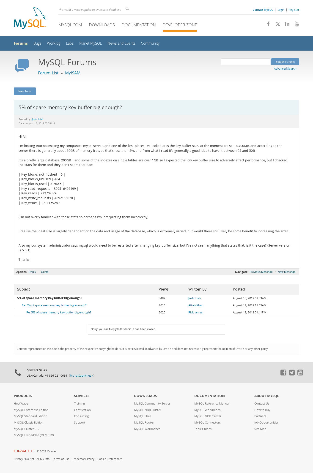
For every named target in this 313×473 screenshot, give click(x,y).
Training (79, 403)
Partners (260, 416)
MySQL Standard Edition (30, 416)
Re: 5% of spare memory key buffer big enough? (54, 305)
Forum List (48, 73)
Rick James (195, 312)
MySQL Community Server (152, 403)
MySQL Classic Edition (29, 422)
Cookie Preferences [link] (109, 459)
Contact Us (261, 403)
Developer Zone (180, 24)
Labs (70, 43)
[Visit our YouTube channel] (295, 25)
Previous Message (261, 272)
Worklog (53, 43)
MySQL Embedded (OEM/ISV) (34, 435)
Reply (32, 272)
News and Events (121, 43)
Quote (45, 272)
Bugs (37, 43)
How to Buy (262, 410)
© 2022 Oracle (46, 451)
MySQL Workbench (147, 429)
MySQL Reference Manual (211, 403)
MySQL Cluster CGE (27, 429)
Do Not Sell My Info (37, 459)
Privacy (18, 459)
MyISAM (72, 73)
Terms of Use (60, 459)
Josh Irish (194, 298)
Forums (21, 43)
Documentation (139, 24)
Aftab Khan (195, 305)
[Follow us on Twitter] (291, 374)
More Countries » (81, 376)
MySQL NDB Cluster (147, 410)
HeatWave (21, 403)
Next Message (287, 272)
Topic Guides (202, 429)
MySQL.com (70, 24)
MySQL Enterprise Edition (31, 410)
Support (79, 422)
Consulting (81, 416)
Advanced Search (285, 68)
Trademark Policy (83, 459)
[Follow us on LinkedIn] (285, 25)
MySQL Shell (142, 416)
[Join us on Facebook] (267, 25)
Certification (82, 410)
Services (81, 395)
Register (294, 9)
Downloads (102, 24)
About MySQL (266, 395)
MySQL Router (144, 422)
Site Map (260, 429)
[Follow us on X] (276, 25)
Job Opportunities (266, 422)
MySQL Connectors (207, 422)
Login (280, 9)
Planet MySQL (90, 43)
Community (150, 43)
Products (23, 395)
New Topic (24, 91)
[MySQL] (30, 18)
